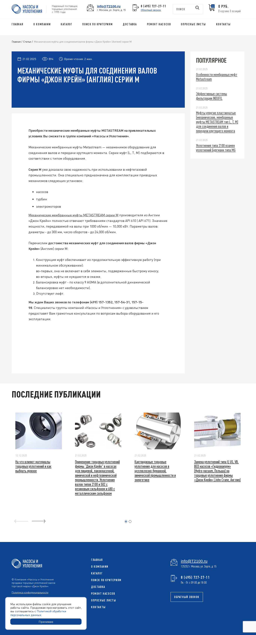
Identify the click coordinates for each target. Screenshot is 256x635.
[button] (126, 521)
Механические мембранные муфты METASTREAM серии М (73, 215)
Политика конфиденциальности (30, 592)
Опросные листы (193, 24)
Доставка (130, 24)
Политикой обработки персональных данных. (38, 613)
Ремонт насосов (159, 24)
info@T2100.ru (109, 6)
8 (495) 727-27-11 (153, 6)
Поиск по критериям (97, 24)
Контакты (223, 24)
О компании (42, 24)
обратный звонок (186, 597)
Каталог (66, 24)
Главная (17, 24)
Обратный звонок (151, 9)
